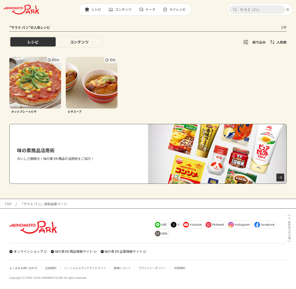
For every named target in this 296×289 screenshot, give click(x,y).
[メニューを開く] (287, 9)
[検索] (235, 10)
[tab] (79, 42)
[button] (257, 10)
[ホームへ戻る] (21, 9)
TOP (8, 204)
